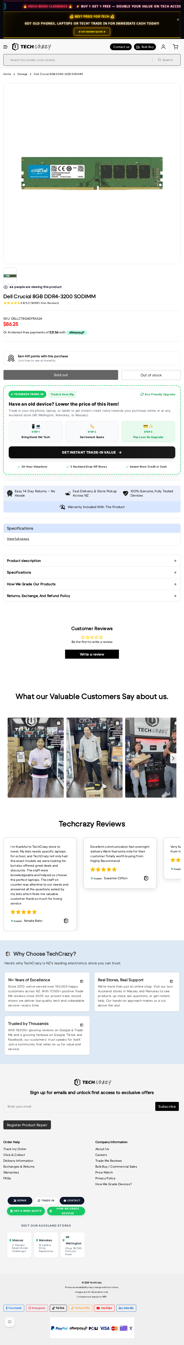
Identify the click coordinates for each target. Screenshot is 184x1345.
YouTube (106, 1308)
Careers (101, 1155)
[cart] (176, 47)
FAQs (7, 1178)
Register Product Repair (27, 1125)
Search (167, 60)
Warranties (11, 1172)
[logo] (31, 47)
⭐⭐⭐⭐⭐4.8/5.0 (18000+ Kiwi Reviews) (31, 303)
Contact (73, 1200)
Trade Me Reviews (108, 1161)
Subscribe (167, 1106)
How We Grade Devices (68, 1211)
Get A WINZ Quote (27, 1210)
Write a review (92, 654)
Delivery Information (18, 1161)
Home (7, 74)
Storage (22, 74)
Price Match (104, 1172)
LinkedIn (128, 1308)
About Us (102, 1149)
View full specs (18, 539)
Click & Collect (14, 1155)
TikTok (60, 1308)
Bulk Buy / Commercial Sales (116, 1166)
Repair (21, 1200)
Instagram (39, 1308)
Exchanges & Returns (19, 1166)
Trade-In (47, 1200)
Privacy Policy (105, 1178)
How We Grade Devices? (113, 1184)
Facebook (15, 1308)
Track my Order (14, 1149)
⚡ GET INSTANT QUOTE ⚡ (92, 31)
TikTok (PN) (82, 1308)
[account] (163, 47)
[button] (5, 47)
